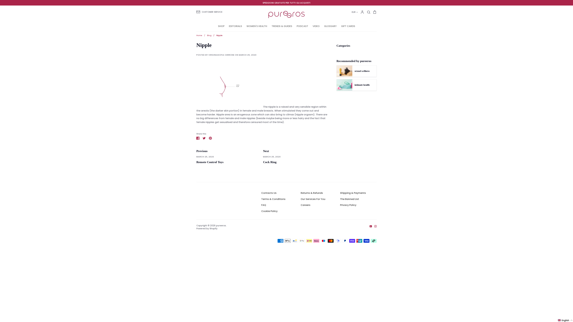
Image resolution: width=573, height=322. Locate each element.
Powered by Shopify (206, 228)
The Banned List (349, 199)
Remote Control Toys (210, 162)
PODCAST (302, 26)
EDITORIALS (235, 26)
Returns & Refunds (312, 193)
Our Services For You (313, 199)
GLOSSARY (330, 26)
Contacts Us (269, 193)
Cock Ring (270, 162)
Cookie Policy (269, 211)
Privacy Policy (348, 205)
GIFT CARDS (348, 26)
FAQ (263, 205)
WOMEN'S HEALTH (257, 26)
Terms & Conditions (273, 199)
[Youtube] (369, 226)
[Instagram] (374, 226)
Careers (305, 205)
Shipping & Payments (353, 193)
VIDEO (316, 26)
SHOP (221, 26)
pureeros (221, 225)
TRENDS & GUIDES (282, 26)
